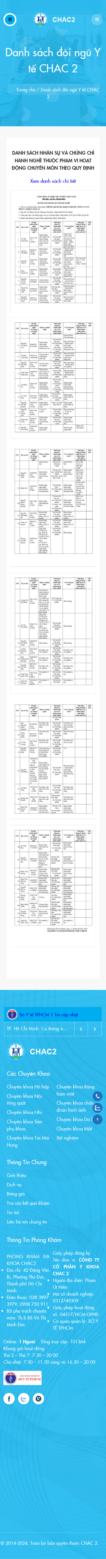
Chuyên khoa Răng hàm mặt (75, 1090)
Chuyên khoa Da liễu (77, 1119)
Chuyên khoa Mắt (74, 1128)
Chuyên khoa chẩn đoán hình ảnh (75, 1106)
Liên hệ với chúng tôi (27, 1221)
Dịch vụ (14, 1184)
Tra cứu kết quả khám (28, 1202)
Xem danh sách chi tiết (53, 180)
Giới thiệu (16, 1175)
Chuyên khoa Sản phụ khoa (24, 1125)
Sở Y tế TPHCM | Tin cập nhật (49, 1014)
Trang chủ (25, 89)
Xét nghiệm (68, 1137)
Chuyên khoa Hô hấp (28, 1086)
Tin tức (13, 1212)
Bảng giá (16, 1193)
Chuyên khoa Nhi (24, 1112)
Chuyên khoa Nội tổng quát (24, 1099)
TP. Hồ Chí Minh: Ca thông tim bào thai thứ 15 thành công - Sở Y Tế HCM (37, 1028)
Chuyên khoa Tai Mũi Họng (28, 1141)
